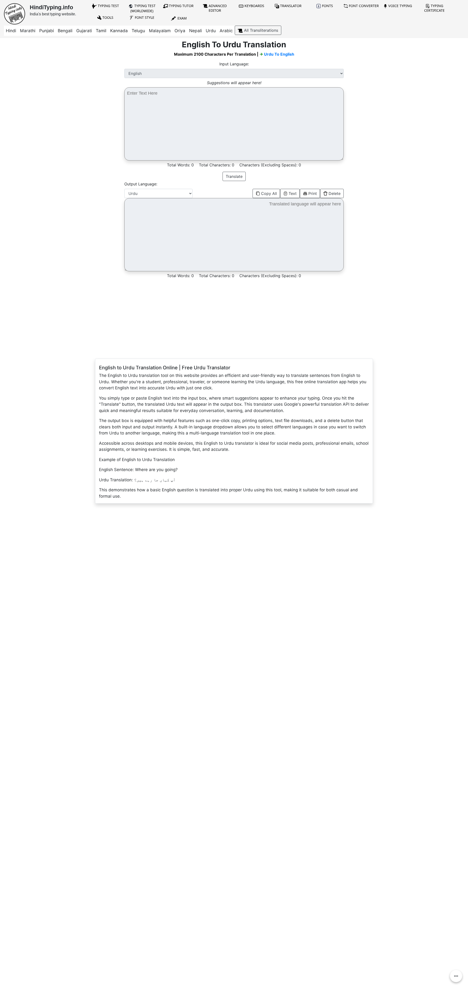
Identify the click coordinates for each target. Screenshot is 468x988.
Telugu (138, 30)
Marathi (27, 30)
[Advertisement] (58, 74)
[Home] (14, 13)
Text (293, 193)
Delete (335, 193)
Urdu (211, 30)
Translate (234, 176)
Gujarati (84, 30)
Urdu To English (279, 54)
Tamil (101, 30)
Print (312, 193)
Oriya (180, 30)
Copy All (269, 193)
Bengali (65, 30)
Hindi (11, 30)
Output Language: (140, 183)
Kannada (119, 30)
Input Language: (234, 63)
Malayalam (160, 30)
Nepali (195, 30)
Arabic (226, 30)
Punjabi (46, 30)
